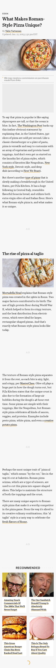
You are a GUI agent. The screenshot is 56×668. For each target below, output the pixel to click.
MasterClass (27, 383)
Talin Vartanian (13, 31)
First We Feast (32, 170)
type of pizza (32, 177)
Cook (5, 13)
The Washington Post (30, 125)
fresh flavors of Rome (14, 521)
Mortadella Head (12, 292)
